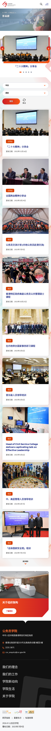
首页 (5, 12)
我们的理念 (10, 667)
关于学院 (8, 696)
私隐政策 (29, 718)
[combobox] (25, 85)
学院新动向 (10, 681)
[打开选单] (46, 4)
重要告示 (18, 718)
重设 (24, 103)
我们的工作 (10, 674)
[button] (2, 48)
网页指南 (6, 718)
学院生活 (11, 13)
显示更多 (25, 561)
